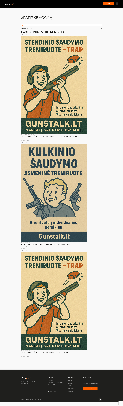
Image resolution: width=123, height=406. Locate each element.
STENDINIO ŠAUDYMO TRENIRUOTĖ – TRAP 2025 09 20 (50, 136)
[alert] (61, 25)
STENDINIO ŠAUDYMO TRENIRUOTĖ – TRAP (44, 352)
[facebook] (100, 399)
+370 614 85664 (52, 391)
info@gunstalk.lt (52, 387)
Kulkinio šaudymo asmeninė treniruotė (45, 244)
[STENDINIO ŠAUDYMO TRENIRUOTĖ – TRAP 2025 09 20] (54, 36)
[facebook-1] (117, 3)
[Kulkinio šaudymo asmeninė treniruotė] (54, 144)
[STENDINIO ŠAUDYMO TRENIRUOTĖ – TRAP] (54, 252)
